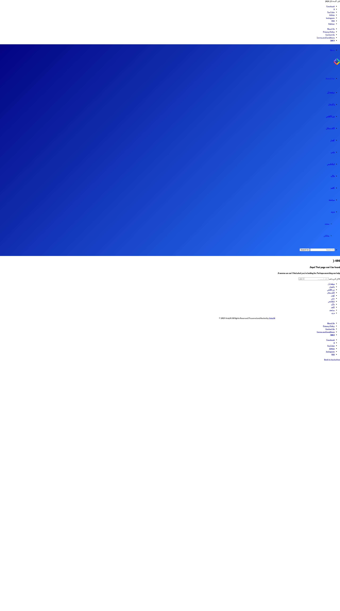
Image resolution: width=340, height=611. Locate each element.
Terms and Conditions (326, 37)
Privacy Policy (329, 32)
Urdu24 (272, 318)
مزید (333, 212)
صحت (327, 223)
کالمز (333, 188)
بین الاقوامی (330, 116)
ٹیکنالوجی (331, 164)
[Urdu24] (336, 64)
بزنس (333, 152)
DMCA (332, 40)
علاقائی (326, 235)
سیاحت (332, 200)
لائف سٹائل (330, 128)
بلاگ (333, 176)
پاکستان (331, 104)
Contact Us (330, 34)
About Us (331, 29)
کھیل (332, 140)
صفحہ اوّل (331, 92)
